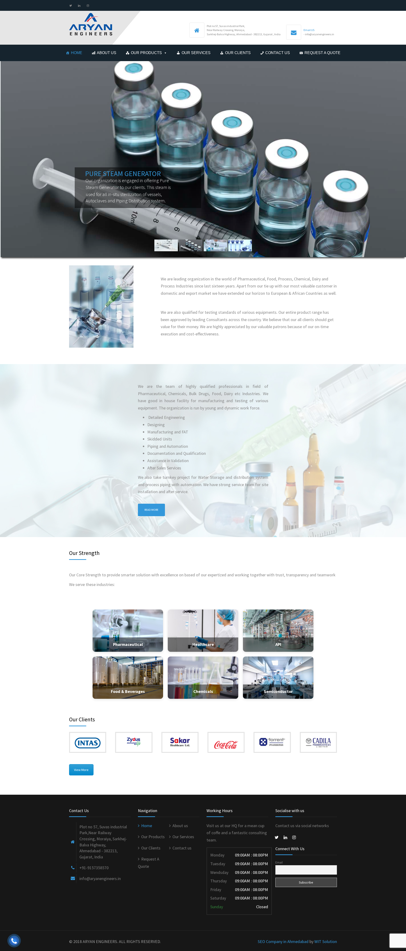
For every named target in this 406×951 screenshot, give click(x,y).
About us (106, 53)
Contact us (277, 53)
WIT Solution (325, 941)
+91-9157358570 (94, 867)
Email (279, 862)
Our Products (146, 53)
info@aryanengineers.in (100, 878)
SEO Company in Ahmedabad (283, 941)
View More (81, 770)
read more (151, 509)
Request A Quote (322, 53)
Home (76, 53)
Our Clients (238, 53)
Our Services (196, 53)
